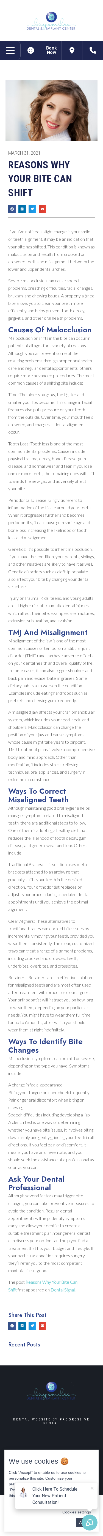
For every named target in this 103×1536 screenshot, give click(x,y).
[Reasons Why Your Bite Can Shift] (31, 50)
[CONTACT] (92, 50)
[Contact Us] (72, 50)
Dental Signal (63, 1289)
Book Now (51, 50)
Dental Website (32, 1419)
